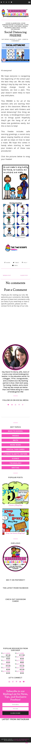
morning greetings (12, 27)
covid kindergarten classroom (13, 23)
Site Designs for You (20, 740)
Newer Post (7, 275)
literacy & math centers (15, 454)
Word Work (15, 445)
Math (15, 440)
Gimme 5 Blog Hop (15, 505)
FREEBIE (15, 436)
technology (15, 463)
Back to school (15, 431)
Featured (18, 26)
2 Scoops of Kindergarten (21, 739)
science (15, 458)
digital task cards (15, 449)
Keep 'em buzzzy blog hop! (15, 533)
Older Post (24, 275)
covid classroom (13, 23)
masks (25, 26)
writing (15, 468)
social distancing (18, 28)
